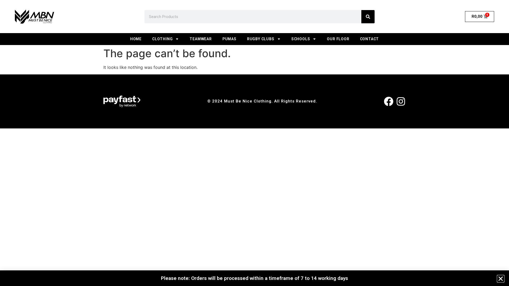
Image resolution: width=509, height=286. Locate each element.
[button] (501, 279)
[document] (254, 143)
